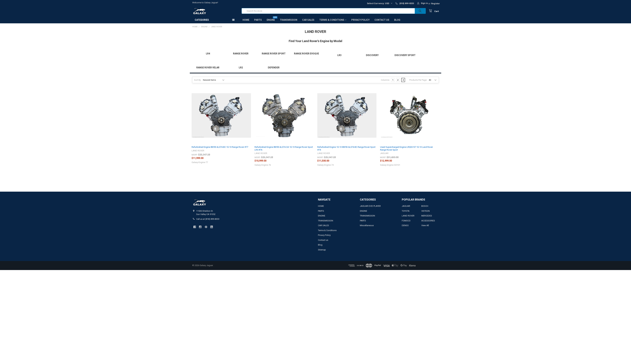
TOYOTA (405, 211)
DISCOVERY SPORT (405, 55)
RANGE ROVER (240, 53)
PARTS (258, 20)
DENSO (405, 225)
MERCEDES (426, 215)
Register (435, 3)
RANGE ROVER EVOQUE (306, 53)
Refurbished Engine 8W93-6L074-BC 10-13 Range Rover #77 (220, 147)
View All (425, 225)
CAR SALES (308, 20)
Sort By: (197, 80)
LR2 (241, 67)
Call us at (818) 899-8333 (207, 219)
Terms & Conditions (331, 20)
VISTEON (425, 211)
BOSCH (424, 206)
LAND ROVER (408, 215)
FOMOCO (406, 220)
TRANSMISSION (288, 20)
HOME (246, 20)
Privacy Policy (360, 20)
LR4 (208, 53)
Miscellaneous (367, 225)
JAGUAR (406, 206)
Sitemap (322, 249)
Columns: (385, 80)
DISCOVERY (372, 55)
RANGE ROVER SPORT (274, 53)
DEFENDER (274, 67)
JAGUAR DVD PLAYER (370, 206)
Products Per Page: (418, 80)
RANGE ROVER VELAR (207, 67)
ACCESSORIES (428, 220)
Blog (397, 20)
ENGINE (271, 20)
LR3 (339, 55)
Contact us (381, 20)
